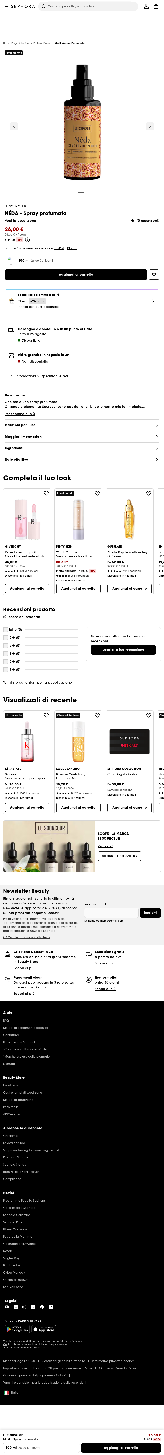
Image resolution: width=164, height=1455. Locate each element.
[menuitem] (146, 6)
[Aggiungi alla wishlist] (46, 493)
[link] (123, 650)
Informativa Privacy (43, 919)
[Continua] (150, 126)
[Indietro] (14, 126)
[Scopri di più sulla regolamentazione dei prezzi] (27, 240)
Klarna (72, 248)
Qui (5, 1344)
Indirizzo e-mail (95, 904)
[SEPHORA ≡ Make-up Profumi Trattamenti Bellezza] (23, 6)
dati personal (36, 923)
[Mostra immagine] (82, 123)
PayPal (59, 248)
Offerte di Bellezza (71, 1341)
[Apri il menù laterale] (6, 6)
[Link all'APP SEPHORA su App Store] (43, 1329)
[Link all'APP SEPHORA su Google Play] (17, 1329)
